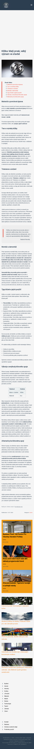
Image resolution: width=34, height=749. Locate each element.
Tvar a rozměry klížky (13, 86)
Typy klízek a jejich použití (14, 92)
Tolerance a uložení (12, 88)
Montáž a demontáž (12, 90)
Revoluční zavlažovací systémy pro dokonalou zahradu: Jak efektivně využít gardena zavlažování (17, 669)
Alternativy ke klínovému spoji (15, 97)
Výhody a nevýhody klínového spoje (17, 94)
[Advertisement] (17, 28)
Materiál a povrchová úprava (15, 84)
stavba (30, 512)
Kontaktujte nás (19, 506)
